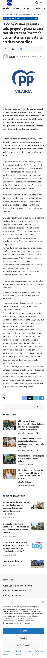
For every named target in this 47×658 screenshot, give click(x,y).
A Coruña (21, 465)
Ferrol (27, 465)
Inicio (4, 14)
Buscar (39, 407)
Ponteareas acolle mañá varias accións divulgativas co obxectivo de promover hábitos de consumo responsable (16, 508)
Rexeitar (23, 638)
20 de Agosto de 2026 (12, 561)
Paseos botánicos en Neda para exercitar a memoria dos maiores (31, 458)
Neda (32, 465)
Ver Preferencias (23, 645)
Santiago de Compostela (26, 485)
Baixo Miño (21, 433)
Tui (37, 433)
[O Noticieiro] (9, 3)
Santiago (28, 482)
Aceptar (23, 631)
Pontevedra (9, 18)
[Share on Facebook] (9, 49)
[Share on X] (13, 49)
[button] (43, 601)
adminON (12, 57)
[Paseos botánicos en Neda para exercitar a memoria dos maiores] (9, 459)
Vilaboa (34, 18)
